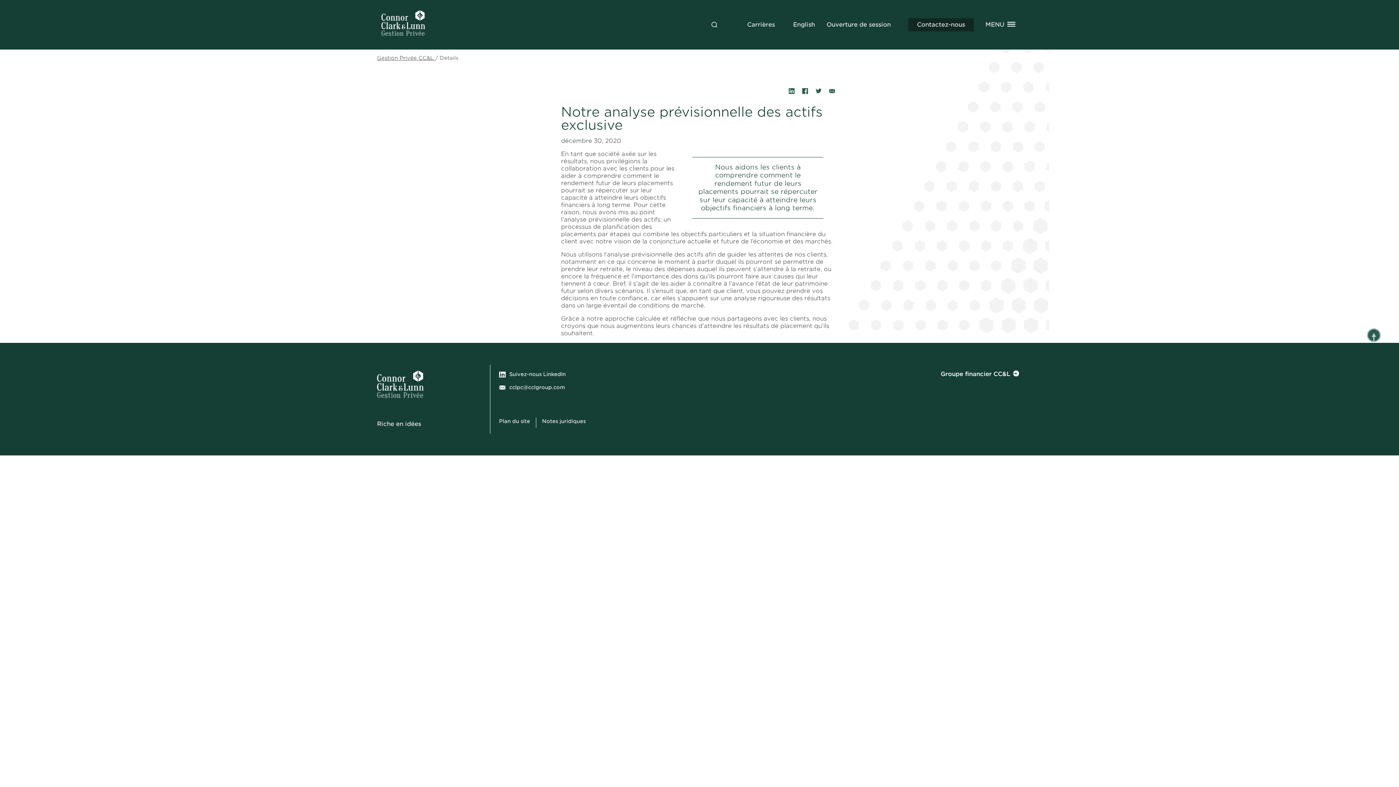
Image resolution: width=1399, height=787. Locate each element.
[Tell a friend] (832, 91)
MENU (994, 24)
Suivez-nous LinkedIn (537, 374)
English (804, 24)
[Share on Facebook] (805, 91)
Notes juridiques (564, 421)
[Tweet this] (819, 91)
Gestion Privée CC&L (406, 58)
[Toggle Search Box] (714, 25)
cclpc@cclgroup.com (537, 387)
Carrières (761, 24)
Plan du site (514, 421)
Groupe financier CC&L (975, 374)
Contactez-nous (941, 24)
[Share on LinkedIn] (792, 91)
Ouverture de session (859, 24)
